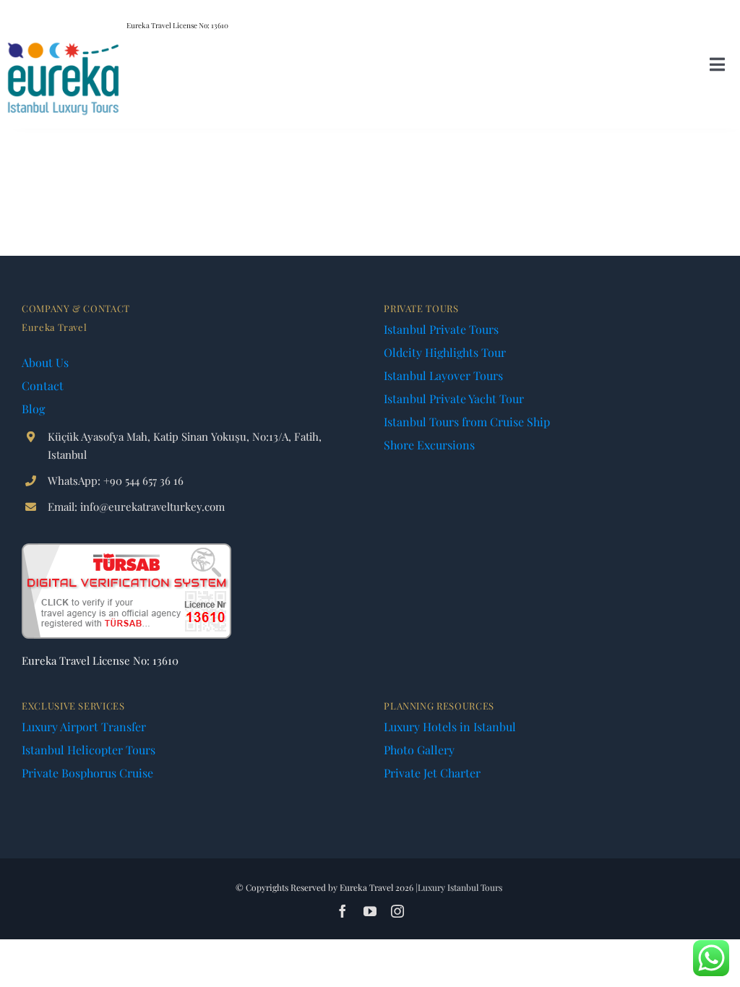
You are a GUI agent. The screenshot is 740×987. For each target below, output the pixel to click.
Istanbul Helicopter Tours (88, 749)
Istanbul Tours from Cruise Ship (467, 421)
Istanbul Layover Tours (443, 375)
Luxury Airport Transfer (84, 726)
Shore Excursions (429, 444)
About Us (45, 362)
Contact (43, 385)
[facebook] (342, 911)
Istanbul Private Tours (441, 329)
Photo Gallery (419, 749)
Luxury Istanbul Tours (460, 887)
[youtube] (370, 911)
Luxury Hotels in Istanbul (450, 726)
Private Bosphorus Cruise (87, 772)
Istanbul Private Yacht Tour (454, 398)
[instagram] (397, 911)
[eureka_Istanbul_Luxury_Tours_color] (63, 45)
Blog (33, 408)
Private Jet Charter (432, 772)
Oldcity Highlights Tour (445, 352)
